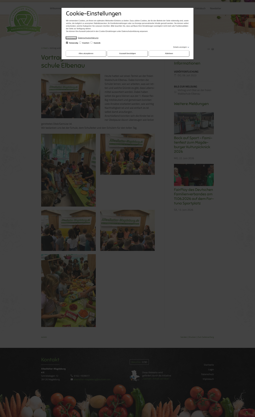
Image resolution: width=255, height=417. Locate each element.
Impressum (71, 38)
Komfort (86, 43)
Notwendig (74, 43)
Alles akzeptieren (86, 53)
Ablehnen (169, 53)
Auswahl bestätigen (127, 53)
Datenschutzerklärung (88, 38)
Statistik (96, 43)
